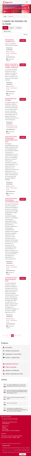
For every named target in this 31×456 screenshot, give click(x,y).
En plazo (18, 27)
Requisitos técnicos (11, 364)
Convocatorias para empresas (12, 4)
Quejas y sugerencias (12, 357)
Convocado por (10, 57)
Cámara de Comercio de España (10, 419)
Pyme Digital (5, 429)
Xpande (4, 427)
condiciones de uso (9, 450)
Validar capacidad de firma (14, 374)
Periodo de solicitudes (9, 48)
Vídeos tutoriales (10, 367)
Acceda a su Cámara (9, 8)
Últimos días (7, 31)
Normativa (8, 347)
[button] (26, 34)
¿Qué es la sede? (22, 8)
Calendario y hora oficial (13, 354)
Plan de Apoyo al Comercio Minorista (11, 430)
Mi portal (7, 11)
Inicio (5, 16)
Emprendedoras (6, 423)
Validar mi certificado (12, 370)
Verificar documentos (12, 351)
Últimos (12, 27)
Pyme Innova (5, 426)
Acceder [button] (23, 40)
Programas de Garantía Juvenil (9, 422)
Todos (5, 27)
